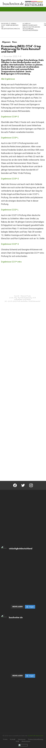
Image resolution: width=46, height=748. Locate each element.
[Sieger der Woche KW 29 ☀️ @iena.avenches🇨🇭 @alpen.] (23, 660)
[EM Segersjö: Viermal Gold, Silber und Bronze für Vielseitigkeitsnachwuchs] (10, 16)
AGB (17, 741)
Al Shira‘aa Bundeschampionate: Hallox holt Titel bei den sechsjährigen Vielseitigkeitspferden (31, 27)
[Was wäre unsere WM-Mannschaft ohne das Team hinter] (23, 566)
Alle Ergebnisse (8, 79)
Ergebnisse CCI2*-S (10, 244)
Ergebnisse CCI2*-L (10, 209)
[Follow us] (39, 9)
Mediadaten (26, 741)
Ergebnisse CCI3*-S (10, 178)
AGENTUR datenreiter (35, 735)
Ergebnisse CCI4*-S (10, 116)
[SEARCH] (43, 9)
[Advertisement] (23, 453)
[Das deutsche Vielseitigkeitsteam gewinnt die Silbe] (23, 591)
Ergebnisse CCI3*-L (10, 137)
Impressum (21, 739)
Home (5, 739)
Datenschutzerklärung (35, 739)
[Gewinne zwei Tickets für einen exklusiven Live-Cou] (23, 635)
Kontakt (12, 739)
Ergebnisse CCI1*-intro (11, 262)
